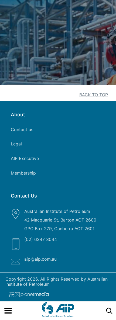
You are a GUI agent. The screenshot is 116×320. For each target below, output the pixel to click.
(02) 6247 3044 (40, 239)
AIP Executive (25, 158)
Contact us (22, 129)
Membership (23, 173)
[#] (27, 295)
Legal (16, 144)
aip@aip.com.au (40, 259)
